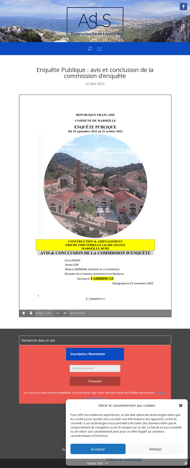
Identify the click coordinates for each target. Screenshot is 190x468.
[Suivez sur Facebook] (183, 6)
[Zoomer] (65, 313)
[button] (180, 405)
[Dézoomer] (57, 313)
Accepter (98, 449)
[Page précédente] (23, 313)
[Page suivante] (31, 313)
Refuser (155, 449)
